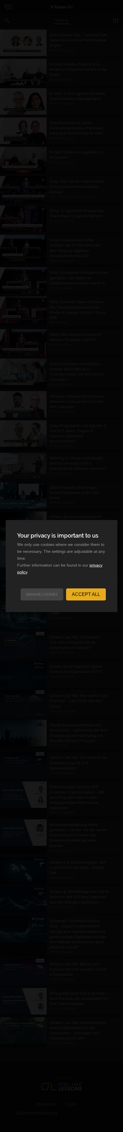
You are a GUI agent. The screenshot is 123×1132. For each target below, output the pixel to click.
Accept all (86, 594)
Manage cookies (41, 594)
